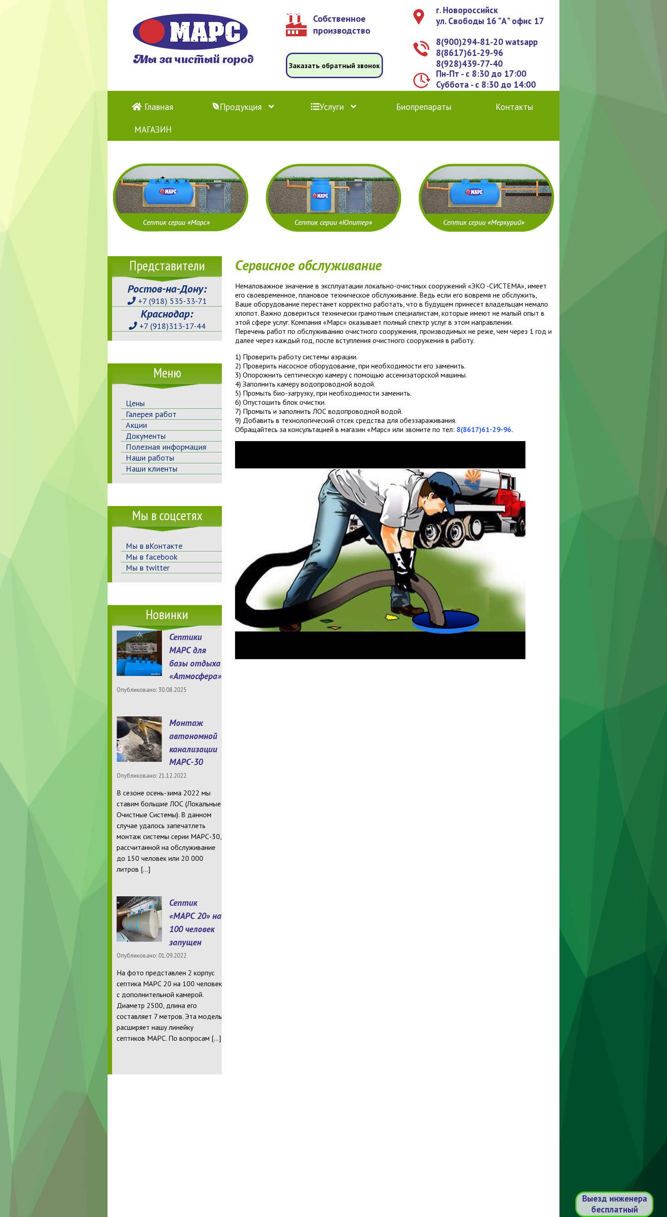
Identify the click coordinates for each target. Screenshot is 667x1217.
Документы (146, 436)
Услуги (331, 106)
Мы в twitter (148, 567)
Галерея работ (151, 414)
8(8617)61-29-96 (469, 52)
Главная (157, 106)
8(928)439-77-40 (469, 63)
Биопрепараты (423, 106)
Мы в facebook (151, 556)
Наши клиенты (151, 468)
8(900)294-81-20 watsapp (487, 41)
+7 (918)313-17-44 (171, 326)
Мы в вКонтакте (154, 546)
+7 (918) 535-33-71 (171, 301)
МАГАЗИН (153, 129)
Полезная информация (166, 447)
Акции (136, 425)
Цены (135, 403)
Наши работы (150, 457)
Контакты (514, 106)
